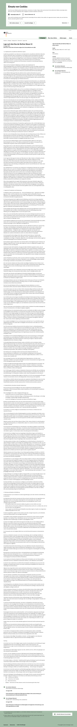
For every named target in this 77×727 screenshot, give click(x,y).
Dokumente (20, 40)
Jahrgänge (9, 40)
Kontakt (70, 30)
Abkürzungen (63, 38)
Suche (70, 38)
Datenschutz (64, 22)
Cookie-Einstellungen (21, 724)
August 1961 (25, 40)
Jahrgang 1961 (14, 40)
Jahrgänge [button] (42, 38)
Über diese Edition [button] (52, 38)
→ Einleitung (59, 62)
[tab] (15, 14)
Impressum (6, 724)
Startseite (5, 40)
